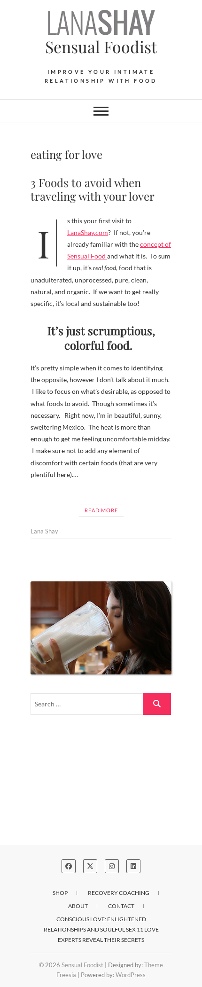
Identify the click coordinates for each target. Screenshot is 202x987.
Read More (101, 510)
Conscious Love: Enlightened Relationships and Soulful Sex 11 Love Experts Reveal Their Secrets (101, 929)
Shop (60, 892)
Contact (121, 905)
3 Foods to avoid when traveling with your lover (93, 189)
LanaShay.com (87, 232)
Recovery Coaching (118, 892)
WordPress (131, 975)
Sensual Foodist (101, 46)
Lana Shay (44, 531)
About (78, 905)
